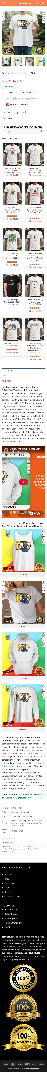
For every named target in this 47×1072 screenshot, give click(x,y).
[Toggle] (4, 112)
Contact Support (12, 896)
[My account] (37, 3)
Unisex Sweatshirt (29, 849)
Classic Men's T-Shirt (14, 846)
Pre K (25, 419)
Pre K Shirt (6, 849)
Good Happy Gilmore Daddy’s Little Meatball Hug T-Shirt (12, 170)
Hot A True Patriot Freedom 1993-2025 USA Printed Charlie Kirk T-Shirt (35, 257)
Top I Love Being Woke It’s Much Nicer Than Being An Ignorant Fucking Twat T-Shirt (35, 348)
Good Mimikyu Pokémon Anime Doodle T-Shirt (35, 170)
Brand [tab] (4, 376)
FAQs (7, 887)
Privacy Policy (11, 909)
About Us (9, 874)
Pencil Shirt (39, 846)
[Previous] (6, 33)
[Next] (41, 33)
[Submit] (40, 131)
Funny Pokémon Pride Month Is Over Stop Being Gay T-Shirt (34, 211)
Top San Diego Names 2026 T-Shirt (12, 301)
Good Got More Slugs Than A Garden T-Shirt (12, 256)
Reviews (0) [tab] (7, 381)
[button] (3, 3)
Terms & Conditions (13, 922)
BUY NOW (9, 86)
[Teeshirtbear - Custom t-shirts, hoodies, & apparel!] (24, 3)
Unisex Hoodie (16, 849)
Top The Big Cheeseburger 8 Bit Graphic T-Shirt (12, 210)
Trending (13, 842)
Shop (7, 878)
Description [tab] (7, 371)
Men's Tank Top (28, 846)
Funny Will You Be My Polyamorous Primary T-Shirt (35, 302)
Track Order (10, 883)
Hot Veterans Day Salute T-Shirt (12, 344)
